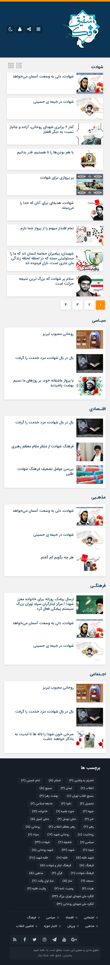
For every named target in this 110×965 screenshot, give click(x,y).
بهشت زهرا (49, 796)
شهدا (88, 850)
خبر (89, 819)
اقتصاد (69, 917)
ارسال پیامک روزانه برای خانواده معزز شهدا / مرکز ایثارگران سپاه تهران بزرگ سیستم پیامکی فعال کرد (45, 604)
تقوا (66, 804)
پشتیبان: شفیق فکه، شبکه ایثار (55, 956)
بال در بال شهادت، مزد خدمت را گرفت (44, 358)
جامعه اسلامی (41, 804)
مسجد (87, 881)
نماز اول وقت (43, 881)
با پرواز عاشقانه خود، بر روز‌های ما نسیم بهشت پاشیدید (43, 383)
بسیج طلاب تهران (80, 796)
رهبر (89, 827)
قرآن (57, 873)
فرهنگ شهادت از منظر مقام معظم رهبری (42, 446)
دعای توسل (66, 819)
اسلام (55, 780)
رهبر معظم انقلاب (62, 827)
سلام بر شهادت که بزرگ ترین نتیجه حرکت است (46, 281)
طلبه (62, 858)
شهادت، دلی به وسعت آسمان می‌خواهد (43, 76)
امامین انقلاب (25, 926)
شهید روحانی (42, 850)
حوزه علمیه (65, 811)
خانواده (40, 811)
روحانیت (86, 834)
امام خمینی (30, 780)
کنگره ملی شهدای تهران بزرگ (73, 896)
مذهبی (36, 873)
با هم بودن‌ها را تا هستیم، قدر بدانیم (45, 152)
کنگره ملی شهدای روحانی (75, 904)
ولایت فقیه (36, 888)
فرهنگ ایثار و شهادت (55, 865)
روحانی (33, 827)
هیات (88, 888)
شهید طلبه (85, 858)
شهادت (42, 842)
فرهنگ (87, 865)
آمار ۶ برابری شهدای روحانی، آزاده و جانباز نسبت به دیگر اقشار (42, 129)
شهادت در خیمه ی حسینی (53, 102)
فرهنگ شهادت (82, 873)
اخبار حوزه (50, 926)
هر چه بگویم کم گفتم (57, 557)
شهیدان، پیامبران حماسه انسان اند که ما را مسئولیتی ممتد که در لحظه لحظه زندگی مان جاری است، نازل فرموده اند (42, 258)
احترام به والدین (81, 780)
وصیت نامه (63, 888)
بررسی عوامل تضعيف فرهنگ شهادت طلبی (46, 471)
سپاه (33, 834)
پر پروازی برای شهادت (57, 178)
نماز (67, 881)
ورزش (71, 926)
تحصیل (87, 804)
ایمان (66, 788)
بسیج (46, 788)
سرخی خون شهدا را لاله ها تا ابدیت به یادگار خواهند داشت (44, 736)
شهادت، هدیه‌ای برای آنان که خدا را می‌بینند (47, 205)
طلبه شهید (38, 858)
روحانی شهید (58, 834)
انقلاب (87, 788)
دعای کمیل (39, 819)
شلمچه (65, 842)
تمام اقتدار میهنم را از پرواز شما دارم (47, 228)
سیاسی (87, 842)
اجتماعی (89, 917)
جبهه (88, 811)
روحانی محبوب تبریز (58, 334)
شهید (68, 850)
